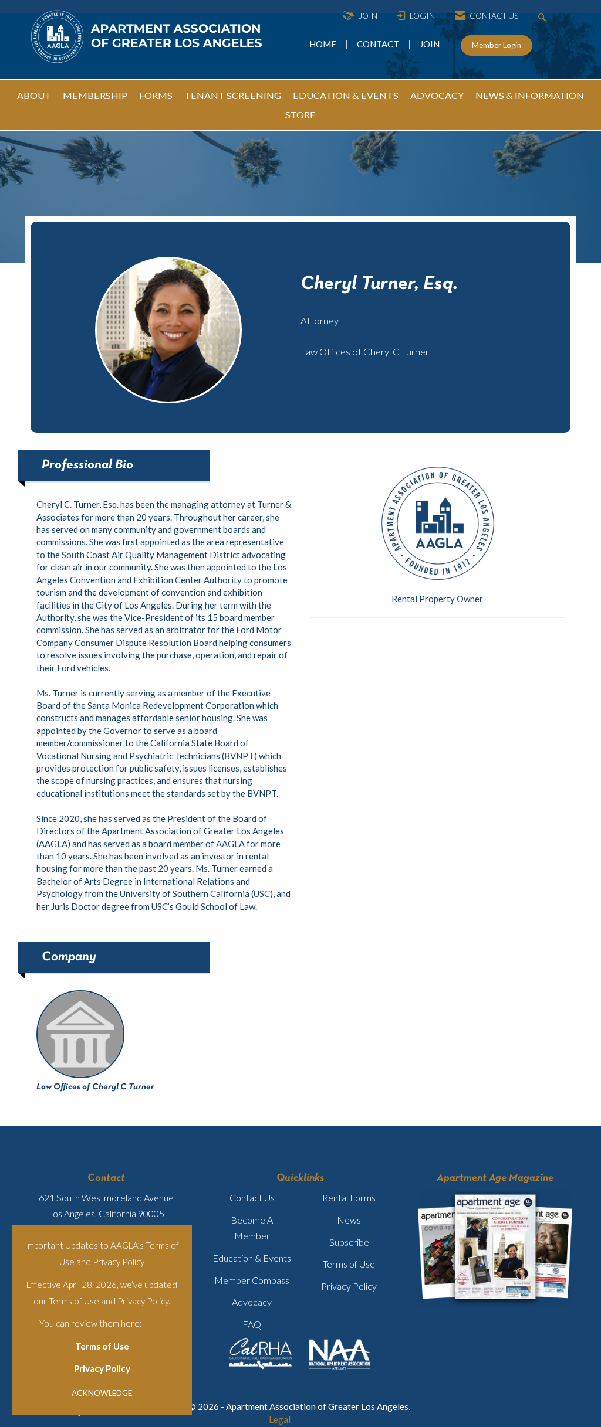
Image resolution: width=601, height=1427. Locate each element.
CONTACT (380, 44)
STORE (300, 114)
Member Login (496, 45)
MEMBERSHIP (95, 95)
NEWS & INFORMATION (529, 95)
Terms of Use (102, 1346)
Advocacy (252, 1301)
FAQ (251, 1324)
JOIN (430, 44)
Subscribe (349, 1242)
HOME (323, 44)
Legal (280, 1419)
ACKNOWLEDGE (102, 1393)
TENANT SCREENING (232, 95)
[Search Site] (543, 16)
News (349, 1219)
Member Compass (251, 1280)
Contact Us (252, 1197)
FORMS (156, 95)
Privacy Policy (102, 1368)
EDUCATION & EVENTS (346, 95)
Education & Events (251, 1257)
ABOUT (34, 95)
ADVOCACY (437, 95)
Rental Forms (349, 1197)
